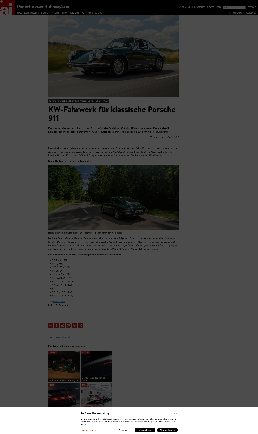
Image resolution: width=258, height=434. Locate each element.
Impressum (93, 430)
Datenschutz (84, 430)
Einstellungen (123, 430)
